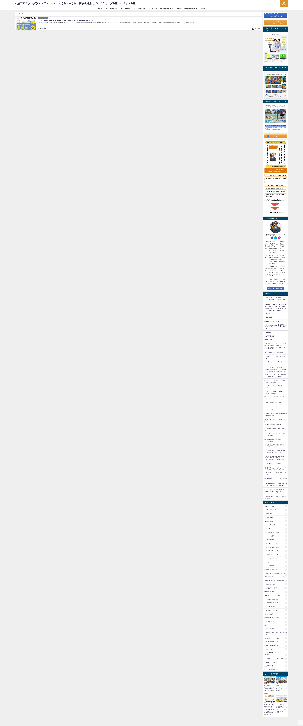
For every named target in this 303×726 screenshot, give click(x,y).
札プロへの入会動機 (275, 628)
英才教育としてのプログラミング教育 (275, 658)
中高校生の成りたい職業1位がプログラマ (275, 574)
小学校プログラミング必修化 (275, 602)
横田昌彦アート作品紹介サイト (276, 288)
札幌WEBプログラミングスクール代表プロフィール (275, 473)
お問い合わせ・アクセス (270, 406)
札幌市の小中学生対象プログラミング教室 (194, 8)
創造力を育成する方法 (274, 576)
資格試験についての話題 (275, 662)
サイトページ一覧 (152, 8)
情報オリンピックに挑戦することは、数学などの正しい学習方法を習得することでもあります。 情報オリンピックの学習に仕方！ (275, 458)
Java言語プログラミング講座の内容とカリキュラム (275, 362)
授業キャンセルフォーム (116, 8)
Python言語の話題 (275, 521)
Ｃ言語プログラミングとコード (275, 510)
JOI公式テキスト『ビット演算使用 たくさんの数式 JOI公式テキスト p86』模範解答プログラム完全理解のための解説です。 (275, 369)
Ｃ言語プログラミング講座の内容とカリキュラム (275, 357)
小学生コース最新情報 (275, 606)
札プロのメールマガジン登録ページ (273, 463)
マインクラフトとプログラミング (275, 554)
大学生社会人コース (130, 8)
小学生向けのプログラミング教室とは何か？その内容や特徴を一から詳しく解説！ (275, 451)
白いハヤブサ (258, 28)
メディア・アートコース (275, 558)
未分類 (275, 625)
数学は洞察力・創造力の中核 (275, 617)
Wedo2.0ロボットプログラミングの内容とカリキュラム (275, 397)
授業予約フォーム (102, 8)
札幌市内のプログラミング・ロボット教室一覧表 (275, 633)
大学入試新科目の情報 (275, 584)
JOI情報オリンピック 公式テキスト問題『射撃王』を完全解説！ (274, 381)
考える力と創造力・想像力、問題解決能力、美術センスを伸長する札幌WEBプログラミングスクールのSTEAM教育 (275, 491)
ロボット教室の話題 (275, 565)
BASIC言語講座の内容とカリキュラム (273, 352)
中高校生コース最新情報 (275, 569)
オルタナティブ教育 (275, 536)
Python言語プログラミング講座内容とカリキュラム (275, 386)
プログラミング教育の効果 (275, 550)
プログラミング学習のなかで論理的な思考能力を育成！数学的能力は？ (275, 414)
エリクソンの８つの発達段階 (275, 532)
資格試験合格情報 (275, 666)
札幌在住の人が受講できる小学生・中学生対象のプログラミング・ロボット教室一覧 (275, 484)
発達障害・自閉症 (275, 649)
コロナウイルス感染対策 (275, 543)
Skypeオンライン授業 (275, 524)
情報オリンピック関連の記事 (275, 610)
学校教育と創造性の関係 (275, 588)
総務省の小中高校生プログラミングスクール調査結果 (275, 653)
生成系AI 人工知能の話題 (275, 645)
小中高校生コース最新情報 (275, 599)
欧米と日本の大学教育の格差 (275, 638)
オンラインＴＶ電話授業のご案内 (272, 402)
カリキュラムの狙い (275, 539)
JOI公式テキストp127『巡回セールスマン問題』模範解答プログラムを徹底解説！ (275, 375)
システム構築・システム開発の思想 (275, 547)
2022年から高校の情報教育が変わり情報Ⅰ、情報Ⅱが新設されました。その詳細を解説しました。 (66, 20)
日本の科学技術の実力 (275, 621)
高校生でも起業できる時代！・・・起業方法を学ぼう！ (275, 497)
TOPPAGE (275, 528)
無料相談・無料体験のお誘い (275, 641)
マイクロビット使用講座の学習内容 (273, 424)
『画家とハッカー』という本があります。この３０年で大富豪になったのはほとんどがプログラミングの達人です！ (275, 299)
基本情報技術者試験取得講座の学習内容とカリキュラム (275, 445)
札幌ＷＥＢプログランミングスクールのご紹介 (275, 479)
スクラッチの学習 (268, 409)
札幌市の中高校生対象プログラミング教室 (170, 8)
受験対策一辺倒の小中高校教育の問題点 (275, 580)
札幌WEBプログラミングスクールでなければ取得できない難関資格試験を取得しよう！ (275, 468)
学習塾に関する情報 (275, 591)
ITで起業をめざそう (275, 513)
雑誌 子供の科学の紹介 (275, 669)
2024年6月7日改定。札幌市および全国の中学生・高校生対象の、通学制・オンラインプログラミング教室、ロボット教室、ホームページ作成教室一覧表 (275, 346)
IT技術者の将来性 (275, 517)
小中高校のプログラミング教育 (275, 595)
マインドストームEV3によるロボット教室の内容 (275, 429)
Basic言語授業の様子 (275, 506)
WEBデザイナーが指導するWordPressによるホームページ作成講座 (275, 392)
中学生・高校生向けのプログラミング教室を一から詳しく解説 (275, 434)
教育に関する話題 (275, 614)
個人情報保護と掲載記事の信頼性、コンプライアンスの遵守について (275, 440)
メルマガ (275, 562)
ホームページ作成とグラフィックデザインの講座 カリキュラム (275, 420)
